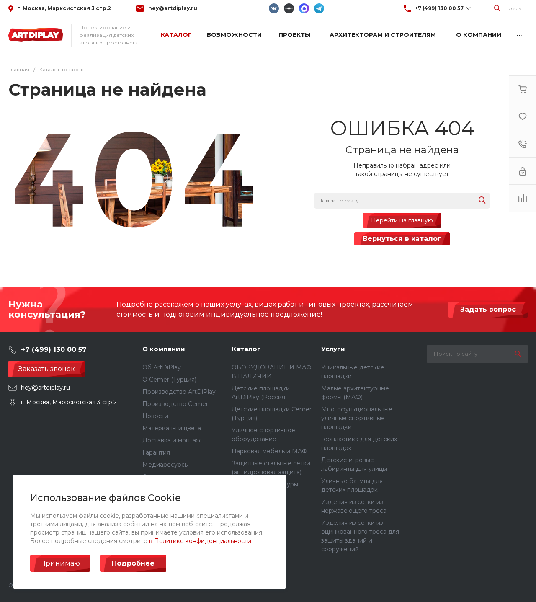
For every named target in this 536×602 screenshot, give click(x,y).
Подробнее (133, 563)
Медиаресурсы (165, 464)
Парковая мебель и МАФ (269, 451)
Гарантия (156, 452)
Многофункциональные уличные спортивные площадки (356, 418)
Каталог (246, 349)
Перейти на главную (402, 220)
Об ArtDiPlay (161, 367)
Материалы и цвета (171, 428)
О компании (163, 349)
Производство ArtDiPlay (179, 391)
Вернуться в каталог (402, 239)
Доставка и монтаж (171, 440)
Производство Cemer (175, 404)
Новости (155, 416)
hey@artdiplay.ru (172, 8)
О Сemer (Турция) (169, 379)
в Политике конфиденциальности (200, 541)
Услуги (333, 349)
